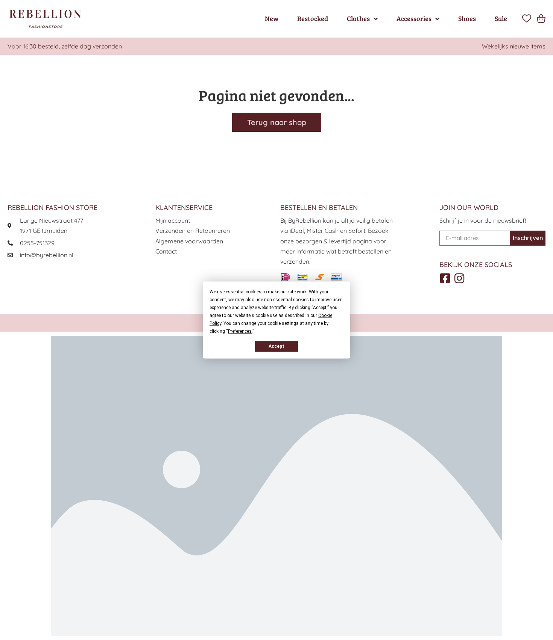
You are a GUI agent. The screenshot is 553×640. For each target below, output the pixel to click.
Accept (276, 346)
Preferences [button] (240, 331)
